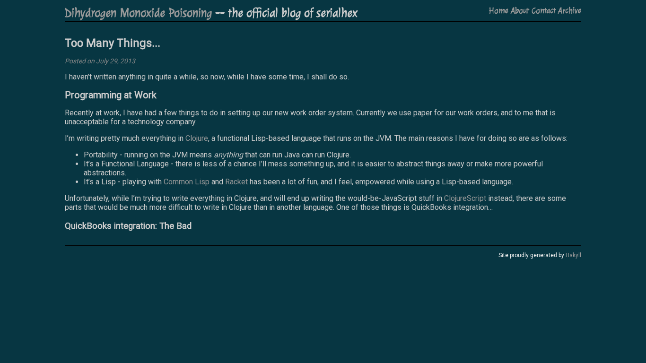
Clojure (196, 138)
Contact (544, 11)
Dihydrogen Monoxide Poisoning (138, 13)
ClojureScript (465, 198)
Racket (236, 181)
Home (498, 11)
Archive (569, 11)
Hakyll (573, 255)
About (520, 11)
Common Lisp (187, 181)
